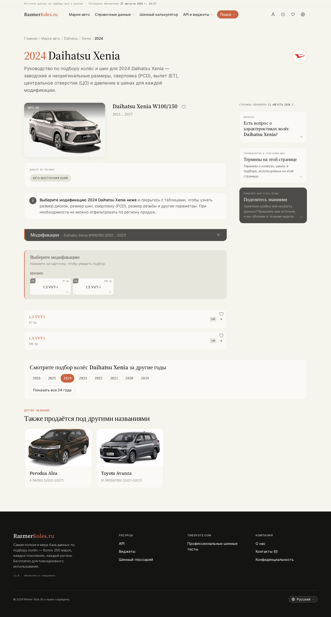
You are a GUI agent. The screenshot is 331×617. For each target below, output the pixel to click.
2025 (52, 378)
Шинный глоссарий (136, 559)
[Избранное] (293, 14)
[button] (125, 235)
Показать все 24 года (52, 390)
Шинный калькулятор (159, 14)
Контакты (264, 551)
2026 (37, 378)
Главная (30, 38)
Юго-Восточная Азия (50, 178)
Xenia (86, 38)
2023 (83, 378)
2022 (98, 378)
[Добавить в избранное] (184, 107)
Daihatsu (71, 38)
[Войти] (273, 14)
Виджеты (127, 551)
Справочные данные (113, 14)
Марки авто (79, 14)
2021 (114, 378)
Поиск (225, 14)
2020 (129, 378)
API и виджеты (196, 14)
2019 (145, 378)
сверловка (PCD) (132, 75)
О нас (260, 543)
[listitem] (58, 458)
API (122, 543)
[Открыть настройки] (303, 14)
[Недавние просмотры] (283, 14)
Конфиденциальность (275, 559)
